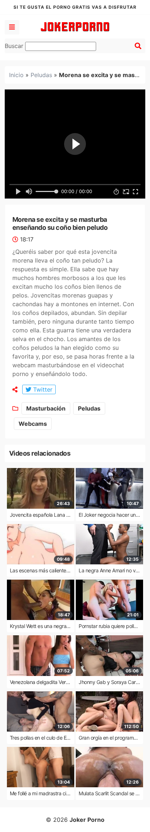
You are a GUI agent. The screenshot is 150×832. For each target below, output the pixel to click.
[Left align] (12, 27)
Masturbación (46, 408)
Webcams (33, 423)
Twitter (41, 389)
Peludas (41, 75)
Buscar (15, 45)
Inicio (16, 75)
